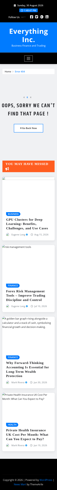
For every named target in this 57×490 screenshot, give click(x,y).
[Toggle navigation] (28, 59)
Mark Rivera (17, 382)
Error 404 (20, 71)
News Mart (20, 484)
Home (8, 71)
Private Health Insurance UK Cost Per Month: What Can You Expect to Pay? (27, 434)
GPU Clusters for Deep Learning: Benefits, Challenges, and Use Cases (27, 224)
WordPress (46, 480)
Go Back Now (29, 128)
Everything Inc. (28, 35)
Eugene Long (18, 234)
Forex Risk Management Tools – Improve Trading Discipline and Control (25, 295)
